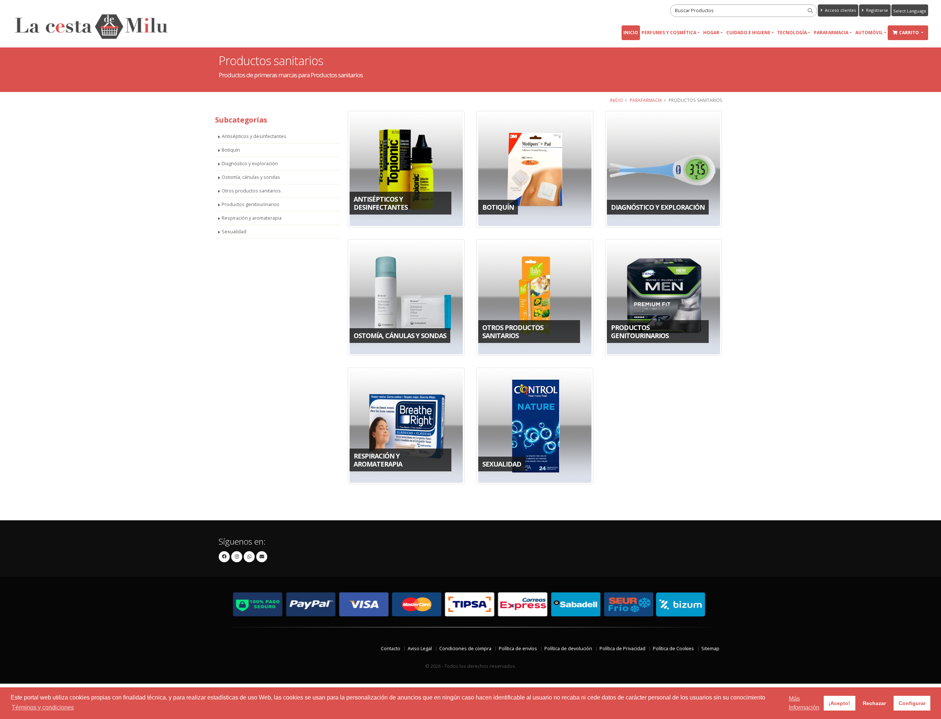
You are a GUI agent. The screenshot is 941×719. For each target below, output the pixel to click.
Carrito (909, 32)
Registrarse (876, 10)
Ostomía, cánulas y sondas (251, 177)
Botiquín (231, 150)
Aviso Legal (420, 648)
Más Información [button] (804, 703)
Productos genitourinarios (250, 204)
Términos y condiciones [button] (43, 707)
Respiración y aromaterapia (252, 218)
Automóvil (869, 32)
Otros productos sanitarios (251, 191)
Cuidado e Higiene (748, 32)
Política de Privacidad (622, 648)
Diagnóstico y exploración (250, 163)
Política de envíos (518, 648)
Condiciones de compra (465, 648)
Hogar (711, 32)
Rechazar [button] (874, 703)
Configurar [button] (912, 703)
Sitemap (710, 648)
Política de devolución (568, 648)
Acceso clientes (840, 10)
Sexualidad (234, 232)
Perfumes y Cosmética (668, 32)
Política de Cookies (673, 648)
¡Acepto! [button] (839, 703)
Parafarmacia (831, 32)
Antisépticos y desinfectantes (254, 136)
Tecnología (792, 32)
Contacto (390, 648)
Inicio (630, 32)
